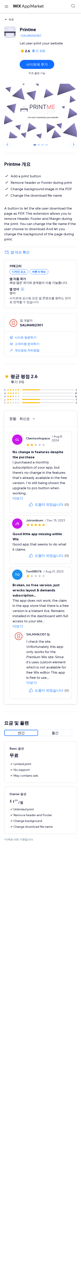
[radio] (21, 733)
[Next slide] (73, 144)
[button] (22, 289)
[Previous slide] (7, 144)
